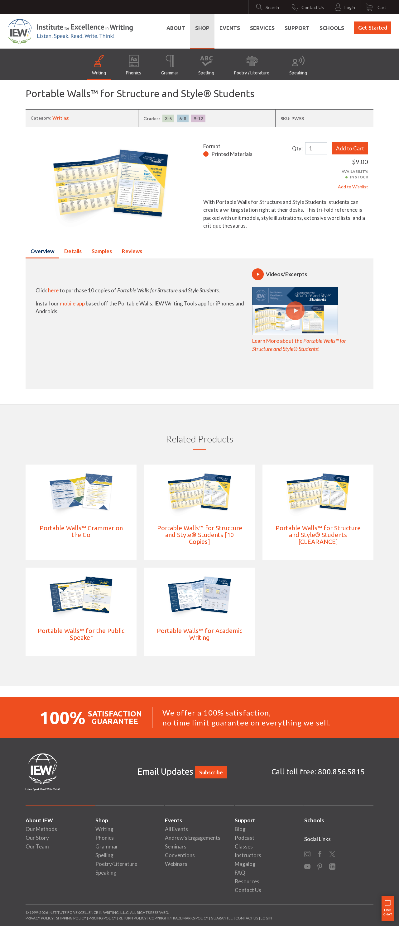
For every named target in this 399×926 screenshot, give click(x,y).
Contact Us (248, 890)
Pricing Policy (102, 918)
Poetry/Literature (116, 864)
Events (229, 28)
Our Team (37, 846)
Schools (332, 28)
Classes (244, 846)
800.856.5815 (341, 772)
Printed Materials (231, 154)
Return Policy (133, 918)
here (53, 290)
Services (262, 28)
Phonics (133, 72)
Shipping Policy (71, 918)
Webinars (176, 864)
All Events (176, 829)
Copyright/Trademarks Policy (178, 918)
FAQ (240, 872)
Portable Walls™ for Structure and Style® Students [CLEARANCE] (318, 534)
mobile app (72, 303)
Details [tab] (73, 251)
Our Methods (41, 829)
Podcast (244, 837)
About (175, 28)
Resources (247, 881)
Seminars (175, 846)
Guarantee (222, 918)
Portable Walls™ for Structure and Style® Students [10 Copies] (199, 534)
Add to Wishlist (353, 186)
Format (211, 146)
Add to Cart (350, 148)
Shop (202, 28)
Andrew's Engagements (192, 837)
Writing (99, 72)
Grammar (169, 72)
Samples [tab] (102, 251)
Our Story (37, 837)
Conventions (180, 855)
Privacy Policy (40, 918)
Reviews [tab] (132, 251)
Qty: (297, 148)
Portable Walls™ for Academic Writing (199, 634)
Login (266, 918)
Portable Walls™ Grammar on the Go (81, 531)
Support (297, 28)
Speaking (298, 72)
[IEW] (70, 31)
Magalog (245, 864)
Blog (240, 829)
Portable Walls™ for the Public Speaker (81, 634)
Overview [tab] (42, 251)
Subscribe (211, 772)
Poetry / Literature (251, 72)
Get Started (372, 28)
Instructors (248, 855)
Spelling (206, 72)
